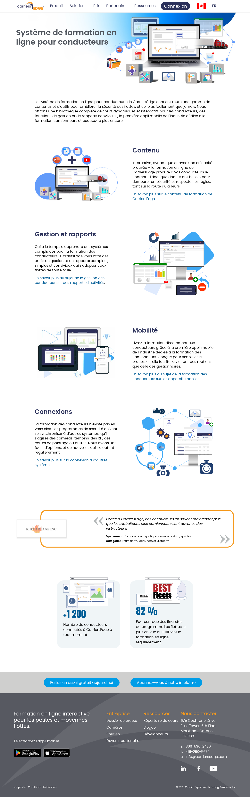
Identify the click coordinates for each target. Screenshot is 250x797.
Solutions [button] (78, 6)
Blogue (150, 727)
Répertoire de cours (161, 721)
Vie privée (20, 787)
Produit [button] (56, 6)
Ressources (157, 713)
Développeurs (156, 734)
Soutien (113, 734)
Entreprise (118, 713)
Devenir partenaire (122, 741)
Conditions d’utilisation (42, 787)
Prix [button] (96, 6)
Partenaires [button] (117, 6)
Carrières (114, 727)
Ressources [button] (145, 6)
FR (214, 6)
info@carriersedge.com (206, 757)
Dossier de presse (121, 721)
